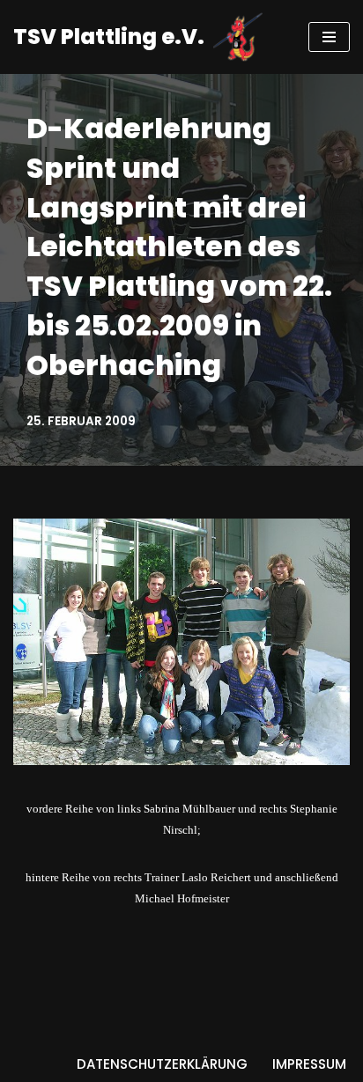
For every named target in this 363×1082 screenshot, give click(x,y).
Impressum (309, 1064)
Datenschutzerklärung (162, 1064)
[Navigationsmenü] (329, 37)
